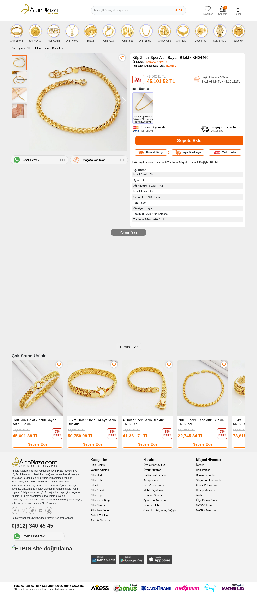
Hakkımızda (203, 469)
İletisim (200, 464)
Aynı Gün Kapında (154, 500)
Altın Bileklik (34, 48)
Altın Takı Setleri (100, 510)
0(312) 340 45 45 (32, 526)
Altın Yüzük (97, 490)
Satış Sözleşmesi (153, 485)
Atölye (200, 495)
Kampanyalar (151, 480)
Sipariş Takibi (151, 505)
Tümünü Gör (129, 347)
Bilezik (94, 485)
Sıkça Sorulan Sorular (209, 480)
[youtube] (48, 510)
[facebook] (15, 510)
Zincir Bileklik (53, 48)
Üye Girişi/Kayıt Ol (154, 464)
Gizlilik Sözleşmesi (154, 475)
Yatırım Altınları (100, 469)
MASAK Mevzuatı (206, 510)
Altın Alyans (98, 505)
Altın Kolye (97, 480)
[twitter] (32, 510)
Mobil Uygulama (153, 490)
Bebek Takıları (99, 515)
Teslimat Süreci (152, 495)
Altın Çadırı (97, 475)
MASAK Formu (205, 505)
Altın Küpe (97, 495)
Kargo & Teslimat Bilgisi (172, 162)
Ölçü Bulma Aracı (206, 500)
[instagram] (23, 510)
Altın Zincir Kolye (101, 500)
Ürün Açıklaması (142, 162)
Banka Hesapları (206, 475)
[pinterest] (40, 510)
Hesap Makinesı (206, 490)
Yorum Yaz (128, 232)
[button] (124, 100)
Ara (179, 10)
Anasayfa (17, 48)
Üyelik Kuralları (152, 469)
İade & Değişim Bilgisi (204, 162)
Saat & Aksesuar (101, 520)
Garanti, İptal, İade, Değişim (160, 510)
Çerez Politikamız (206, 485)
